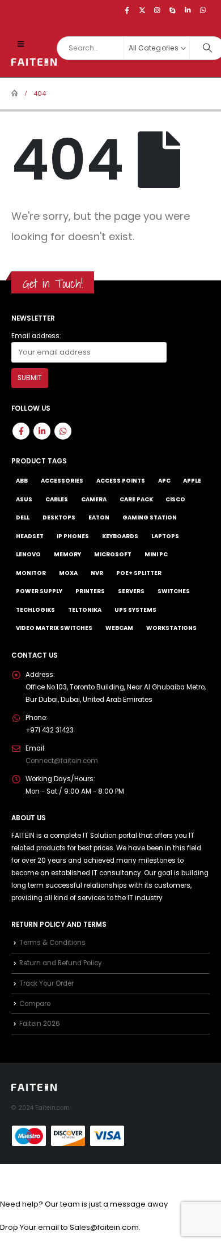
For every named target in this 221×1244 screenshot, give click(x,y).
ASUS (24, 499)
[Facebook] (127, 10)
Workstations (171, 628)
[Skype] (173, 10)
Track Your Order (46, 983)
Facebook (20, 431)
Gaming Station (149, 517)
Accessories (62, 480)
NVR (97, 573)
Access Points (120, 480)
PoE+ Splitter (139, 573)
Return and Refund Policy (60, 963)
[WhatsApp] (203, 10)
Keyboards (120, 536)
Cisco (175, 499)
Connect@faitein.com (62, 760)
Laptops (165, 536)
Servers (131, 591)
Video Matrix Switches (54, 628)
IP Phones (73, 536)
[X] (142, 10)
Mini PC (156, 554)
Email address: (36, 335)
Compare (34, 1003)
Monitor (31, 573)
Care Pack (136, 499)
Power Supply (39, 591)
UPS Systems (135, 610)
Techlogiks (35, 610)
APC (164, 480)
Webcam (119, 628)
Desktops (58, 517)
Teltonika (84, 610)
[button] (20, 44)
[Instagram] (157, 10)
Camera (94, 499)
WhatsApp (62, 431)
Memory (67, 554)
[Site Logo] (34, 62)
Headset (30, 536)
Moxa (68, 573)
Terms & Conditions (52, 942)
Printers (90, 591)
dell (22, 517)
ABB (22, 480)
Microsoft (112, 554)
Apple (192, 480)
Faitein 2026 (39, 1023)
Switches (174, 591)
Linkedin (41, 431)
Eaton (98, 517)
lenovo (28, 554)
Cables (56, 499)
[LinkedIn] (187, 10)
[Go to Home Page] (14, 93)
